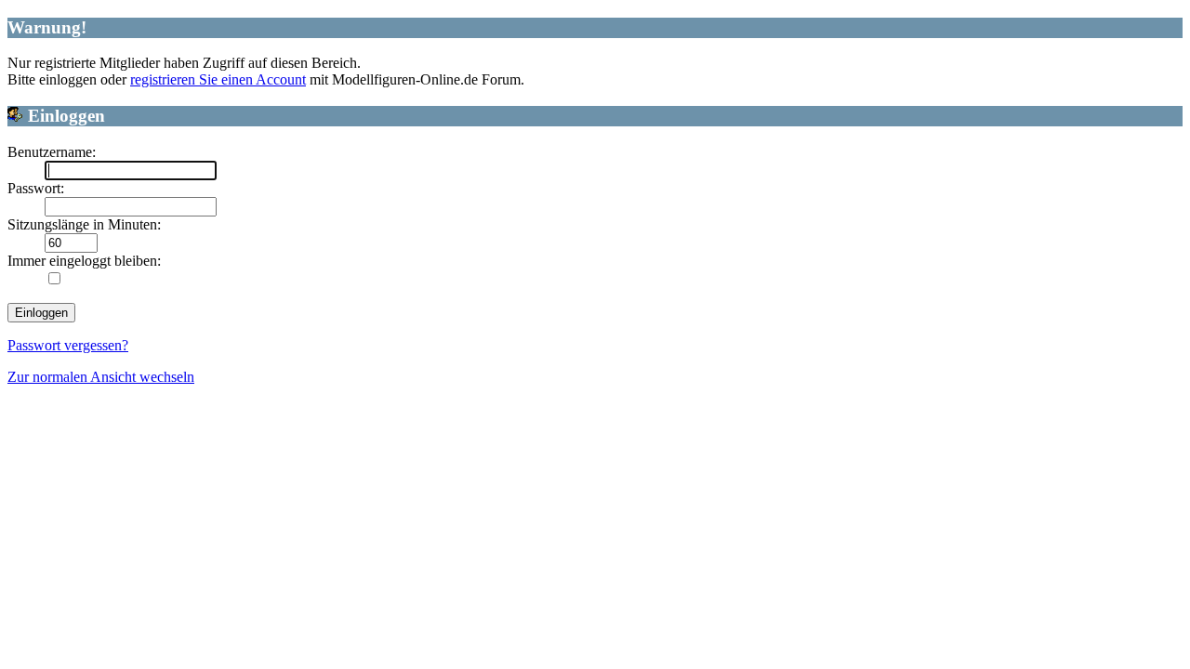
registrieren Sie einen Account (218, 79)
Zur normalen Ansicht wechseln (100, 377)
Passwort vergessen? (67, 345)
